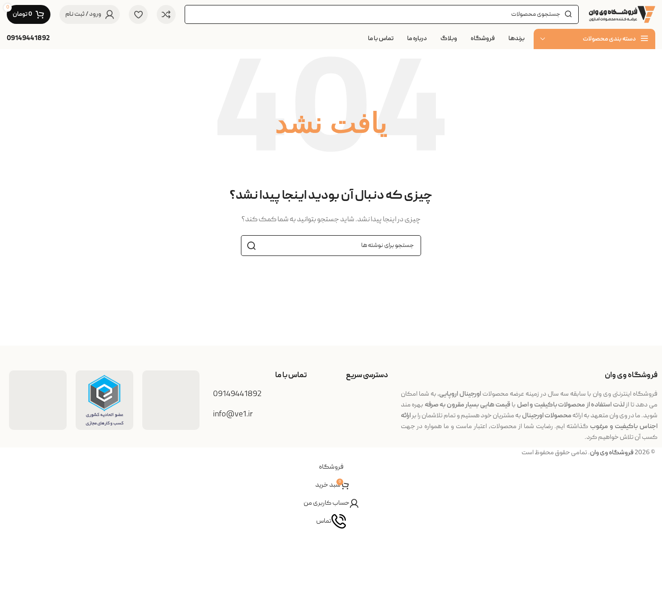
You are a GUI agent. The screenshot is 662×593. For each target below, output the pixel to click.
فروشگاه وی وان (612, 453)
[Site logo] (621, 15)
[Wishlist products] (138, 14)
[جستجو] (251, 245)
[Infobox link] (28, 39)
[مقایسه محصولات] (166, 14)
